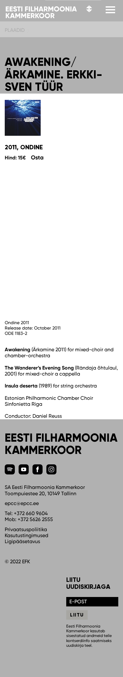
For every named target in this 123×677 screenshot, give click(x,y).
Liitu (77, 615)
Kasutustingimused (26, 535)
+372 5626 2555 (35, 519)
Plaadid (15, 30)
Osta (37, 157)
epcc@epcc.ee (22, 503)
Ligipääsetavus (22, 541)
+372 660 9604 (31, 513)
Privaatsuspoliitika (26, 529)
